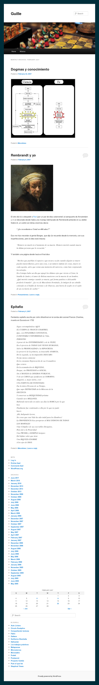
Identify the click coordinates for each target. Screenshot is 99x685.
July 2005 (14, 578)
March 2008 (15, 513)
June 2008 (15, 505)
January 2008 (16, 516)
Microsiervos (16, 650)
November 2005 (17, 567)
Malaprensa (15, 647)
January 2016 (16, 483)
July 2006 (14, 551)
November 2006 (17, 545)
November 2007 (17, 521)
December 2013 (17, 488)
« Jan (25, 608)
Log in (13, 460)
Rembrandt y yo (23, 155)
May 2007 (14, 532)
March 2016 (15, 480)
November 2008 (17, 494)
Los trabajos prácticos (20, 644)
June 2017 (15, 478)
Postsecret (15, 658)
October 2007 (16, 524)
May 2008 (14, 507)
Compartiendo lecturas (20, 631)
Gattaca (14, 636)
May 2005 (14, 583)
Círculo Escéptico (18, 628)
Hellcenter (15, 642)
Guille (16, 13)
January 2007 (16, 540)
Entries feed (15, 463)
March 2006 (15, 559)
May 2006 (14, 556)
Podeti (13, 655)
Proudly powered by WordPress (49, 676)
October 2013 (16, 491)
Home (13, 51)
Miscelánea (22, 143)
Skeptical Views (17, 666)
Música (22, 51)
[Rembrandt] (32, 210)
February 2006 (16, 562)
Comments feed (17, 466)
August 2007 (16, 529)
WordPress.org (17, 468)
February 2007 (16, 537)
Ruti (35, 216)
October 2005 (16, 570)
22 (58, 603)
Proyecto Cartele (17, 660)
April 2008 (15, 510)
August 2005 (16, 575)
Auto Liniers (16, 625)
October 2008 (16, 497)
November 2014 (17, 486)
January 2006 (16, 564)
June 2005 (15, 581)
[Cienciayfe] (43, 137)
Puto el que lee (17, 663)
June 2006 (15, 554)
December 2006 (17, 543)
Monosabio (15, 652)
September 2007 (17, 527)
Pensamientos (23, 294)
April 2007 (15, 535)
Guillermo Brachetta (19, 639)
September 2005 (17, 573)
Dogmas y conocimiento (30, 69)
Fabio (13, 633)
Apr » (70, 608)
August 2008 (16, 499)
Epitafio (17, 306)
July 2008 (14, 502)
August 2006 (16, 548)
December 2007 (17, 518)
